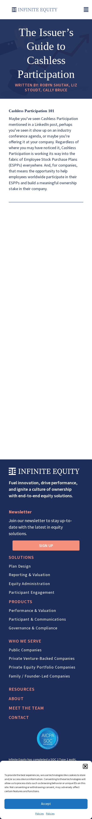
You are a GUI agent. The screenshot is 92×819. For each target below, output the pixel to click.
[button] (85, 766)
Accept (46, 804)
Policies (39, 813)
